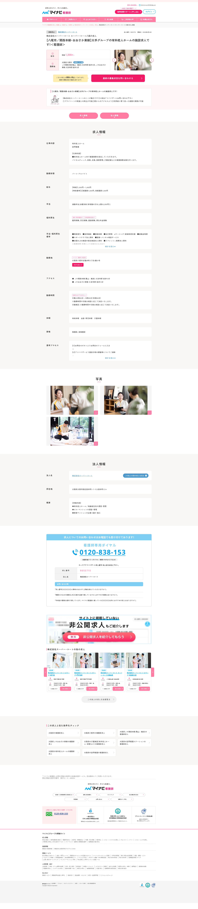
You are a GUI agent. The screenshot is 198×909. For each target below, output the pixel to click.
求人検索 (110, 19)
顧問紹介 (134, 866)
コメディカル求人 (58, 868)
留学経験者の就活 (56, 840)
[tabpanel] (133, 62)
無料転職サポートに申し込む (128, 12)
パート (131, 840)
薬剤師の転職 (142, 866)
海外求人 (98, 840)
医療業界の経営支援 (110, 868)
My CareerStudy (112, 857)
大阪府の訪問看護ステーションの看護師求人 (133, 742)
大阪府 (64, 25)
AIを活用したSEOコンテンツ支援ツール (88, 859)
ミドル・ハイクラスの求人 (111, 840)
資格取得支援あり (90, 217)
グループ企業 (82, 883)
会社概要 (53, 883)
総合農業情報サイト (70, 857)
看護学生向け (66, 840)
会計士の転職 (112, 866)
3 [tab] (135, 68)
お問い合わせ (99, 799)
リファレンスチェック (106, 875)
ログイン (149, 12)
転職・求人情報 (90, 840)
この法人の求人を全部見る (99, 699)
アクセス (60, 883)
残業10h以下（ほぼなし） (79, 295)
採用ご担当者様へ (132, 5)
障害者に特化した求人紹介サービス (53, 842)
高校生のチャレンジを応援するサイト (80, 855)
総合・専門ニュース (62, 855)
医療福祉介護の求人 (94, 842)
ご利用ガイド (72, 19)
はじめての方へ (91, 19)
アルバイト (124, 840)
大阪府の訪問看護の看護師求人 (96, 752)
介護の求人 (99, 868)
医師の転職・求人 (70, 868)
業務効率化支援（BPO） (59, 875)
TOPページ (53, 19)
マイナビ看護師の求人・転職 (50, 25)
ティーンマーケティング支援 (101, 855)
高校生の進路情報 (47, 848)
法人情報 (114, 115)
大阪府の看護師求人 (56, 733)
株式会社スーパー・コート (67, 32)
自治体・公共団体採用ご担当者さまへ (64, 794)
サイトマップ (111, 794)
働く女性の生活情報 (126, 855)
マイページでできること (148, 5)
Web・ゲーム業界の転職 (56, 866)
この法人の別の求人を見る (134, 475)
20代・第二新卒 (69, 866)
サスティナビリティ (68, 883)
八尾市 (70, 25)
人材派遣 (44, 866)
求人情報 (83, 115)
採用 (76, 883)
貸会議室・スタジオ (80, 875)
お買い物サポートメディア (50, 859)
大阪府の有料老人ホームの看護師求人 (62, 752)
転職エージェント (88, 866)
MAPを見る (77, 265)
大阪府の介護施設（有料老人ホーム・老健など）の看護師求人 (96, 742)
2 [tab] (133, 68)
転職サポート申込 (122, 799)
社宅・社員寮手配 (93, 875)
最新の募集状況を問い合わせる (118, 78)
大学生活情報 (115, 855)
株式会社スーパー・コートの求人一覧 (86, 25)
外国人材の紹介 (122, 868)
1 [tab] (131, 68)
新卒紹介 (78, 866)
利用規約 (76, 799)
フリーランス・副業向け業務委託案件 (75, 842)
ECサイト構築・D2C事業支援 (97, 857)
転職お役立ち (148, 19)
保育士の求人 (81, 868)
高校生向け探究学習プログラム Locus (64, 848)
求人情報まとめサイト (48, 855)
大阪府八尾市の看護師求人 (94, 733)
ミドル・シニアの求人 (141, 840)
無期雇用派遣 (90, 868)
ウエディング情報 (48, 857)
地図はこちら (77, 62)
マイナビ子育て (82, 857)
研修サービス (46, 875)
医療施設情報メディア (135, 857)
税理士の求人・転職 (124, 866)
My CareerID (122, 857)
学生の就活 (45, 840)
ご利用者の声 (129, 19)
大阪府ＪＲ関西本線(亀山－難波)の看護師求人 (133, 732)
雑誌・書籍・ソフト (140, 855)
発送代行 (70, 875)
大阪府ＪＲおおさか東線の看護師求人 (62, 742)
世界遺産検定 (59, 857)
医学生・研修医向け (77, 840)
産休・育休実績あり (78, 217)
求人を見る (65, 689)
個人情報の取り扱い (134, 794)
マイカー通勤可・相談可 (79, 257)
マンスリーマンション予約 (67, 859)
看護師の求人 (47, 868)
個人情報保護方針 (92, 883)
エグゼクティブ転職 (101, 866)
